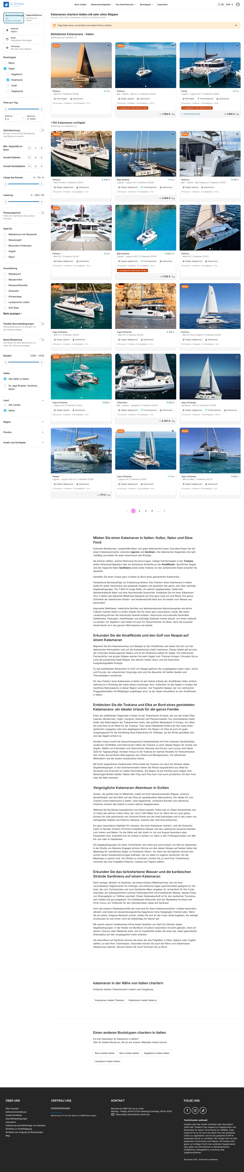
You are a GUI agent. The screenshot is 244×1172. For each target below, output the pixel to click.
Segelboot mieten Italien (156, 1053)
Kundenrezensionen (60, 1108)
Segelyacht (17, 91)
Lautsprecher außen (19, 302)
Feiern (11, 256)
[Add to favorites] (108, 45)
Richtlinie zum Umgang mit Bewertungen (24, 1132)
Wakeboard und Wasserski (22, 234)
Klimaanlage (14, 296)
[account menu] (238, 4)
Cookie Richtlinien (14, 1115)
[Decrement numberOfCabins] (29, 157)
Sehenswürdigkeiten (101, 4)
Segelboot (16, 74)
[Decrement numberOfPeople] (29, 148)
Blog (8, 1135)
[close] (236, 25)
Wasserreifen (15, 279)
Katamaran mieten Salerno (143, 1000)
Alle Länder (14, 404)
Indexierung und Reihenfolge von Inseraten (25, 1125)
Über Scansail (12, 1108)
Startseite (55, 17)
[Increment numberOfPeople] (41, 148)
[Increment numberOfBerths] (41, 166)
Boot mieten (80, 4)
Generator (13, 290)
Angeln (12, 251)
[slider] (5, 109)
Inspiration (162, 4)
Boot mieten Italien (105, 1053)
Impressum (11, 1122)
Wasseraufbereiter (18, 285)
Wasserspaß (14, 240)
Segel (11, 68)
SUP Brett (13, 307)
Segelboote (75, 17)
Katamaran (17, 79)
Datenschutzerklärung (16, 1112)
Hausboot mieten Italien (107, 1061)
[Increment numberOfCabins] (41, 157)
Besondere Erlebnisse (19, 245)
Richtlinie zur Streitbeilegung (19, 1129)
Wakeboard (14, 274)
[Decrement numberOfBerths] (29, 166)
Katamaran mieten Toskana (109, 1000)
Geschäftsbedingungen (16, 1118)
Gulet (14, 85)
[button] (81, 86)
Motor (11, 62)
